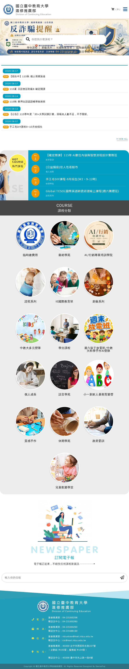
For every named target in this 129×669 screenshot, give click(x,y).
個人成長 (30, 394)
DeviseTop (100, 666)
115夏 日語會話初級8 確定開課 (27, 89)
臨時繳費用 (30, 255)
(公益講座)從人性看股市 (62, 167)
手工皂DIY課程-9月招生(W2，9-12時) (71, 179)
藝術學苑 (64, 255)
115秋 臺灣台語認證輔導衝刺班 (27, 101)
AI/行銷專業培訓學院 (98, 255)
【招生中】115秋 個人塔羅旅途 (27, 76)
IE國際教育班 (64, 301)
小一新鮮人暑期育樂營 (98, 394)
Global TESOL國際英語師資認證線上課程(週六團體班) (82, 191)
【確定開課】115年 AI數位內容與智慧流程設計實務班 (81, 155)
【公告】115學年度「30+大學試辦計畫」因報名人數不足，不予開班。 (50, 114)
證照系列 (30, 301)
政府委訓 (69, 52)
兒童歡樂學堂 (64, 487)
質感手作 (30, 441)
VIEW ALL (123, 139)
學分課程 (64, 348)
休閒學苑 (64, 441)
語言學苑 (84, 52)
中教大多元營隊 (30, 348)
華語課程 (99, 52)
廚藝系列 (98, 301)
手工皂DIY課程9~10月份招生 (26, 126)
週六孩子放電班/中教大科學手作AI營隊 (98, 349)
